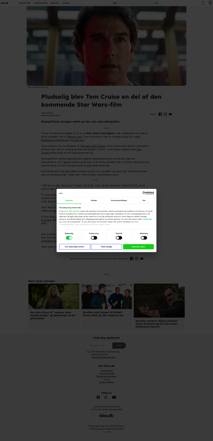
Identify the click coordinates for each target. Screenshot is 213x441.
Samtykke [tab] (69, 200)
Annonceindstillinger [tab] (119, 200)
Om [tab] (144, 200)
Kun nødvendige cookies (74, 247)
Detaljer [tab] (94, 200)
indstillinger (147, 219)
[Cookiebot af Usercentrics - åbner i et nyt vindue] (144, 193)
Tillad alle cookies (138, 247)
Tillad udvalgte (106, 247)
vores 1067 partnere (72, 211)
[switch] (94, 238)
